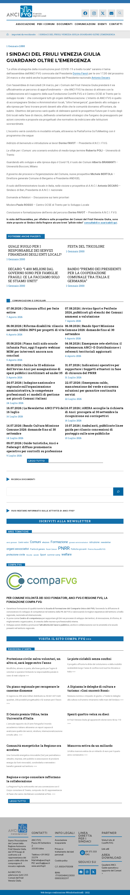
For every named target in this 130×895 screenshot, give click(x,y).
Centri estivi (23, 542)
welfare (67, 554)
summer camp (53, 555)
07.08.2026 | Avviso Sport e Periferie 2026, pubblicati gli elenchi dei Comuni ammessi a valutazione (94, 312)
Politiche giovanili (79, 549)
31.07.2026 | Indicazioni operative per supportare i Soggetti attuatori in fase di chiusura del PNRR (93, 369)
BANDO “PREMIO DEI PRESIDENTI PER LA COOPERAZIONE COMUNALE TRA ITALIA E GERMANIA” (94, 275)
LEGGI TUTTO (37, 460)
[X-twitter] (103, 13)
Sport (43, 554)
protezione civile (15, 554)
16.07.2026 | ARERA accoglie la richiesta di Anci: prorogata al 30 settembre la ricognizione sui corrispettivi (94, 412)
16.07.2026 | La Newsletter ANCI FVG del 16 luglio (35, 410)
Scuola (29, 555)
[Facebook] (85, 13)
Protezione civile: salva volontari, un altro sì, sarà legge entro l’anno (33, 661)
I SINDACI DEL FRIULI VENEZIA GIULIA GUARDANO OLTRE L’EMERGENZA (77, 34)
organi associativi (17, 548)
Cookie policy (61, 860)
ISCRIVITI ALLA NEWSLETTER (65, 521)
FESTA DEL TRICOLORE (86, 246)
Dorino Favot (80, 73)
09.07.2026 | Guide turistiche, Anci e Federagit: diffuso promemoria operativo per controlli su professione (34, 447)
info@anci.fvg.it (43, 860)
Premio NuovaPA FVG (96, 549)
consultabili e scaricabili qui (100, 222)
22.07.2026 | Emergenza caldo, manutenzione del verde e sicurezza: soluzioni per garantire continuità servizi (92, 388)
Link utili (105, 849)
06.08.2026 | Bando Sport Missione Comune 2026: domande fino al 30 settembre (89, 330)
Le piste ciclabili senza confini (89, 659)
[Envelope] (111, 13)
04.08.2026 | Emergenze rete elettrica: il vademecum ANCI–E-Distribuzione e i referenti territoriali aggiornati (93, 347)
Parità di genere (37, 549)
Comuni (35, 542)
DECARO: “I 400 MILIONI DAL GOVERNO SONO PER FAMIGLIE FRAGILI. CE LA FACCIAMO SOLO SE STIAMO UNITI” (34, 275)
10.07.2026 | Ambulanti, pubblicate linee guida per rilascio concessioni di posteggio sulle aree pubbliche (94, 429)
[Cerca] (118, 491)
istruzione (94, 542)
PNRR (64, 548)
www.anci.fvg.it (39, 866)
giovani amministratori (78, 542)
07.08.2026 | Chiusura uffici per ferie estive (32, 310)
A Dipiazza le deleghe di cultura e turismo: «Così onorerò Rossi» (91, 688)
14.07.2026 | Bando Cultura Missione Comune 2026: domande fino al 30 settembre (32, 429)
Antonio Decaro (100, 77)
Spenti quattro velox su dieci (88, 714)
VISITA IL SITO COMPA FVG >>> (65, 639)
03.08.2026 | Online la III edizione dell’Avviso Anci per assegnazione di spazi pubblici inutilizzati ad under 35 (34, 369)
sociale (36, 555)
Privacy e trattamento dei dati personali (64, 852)
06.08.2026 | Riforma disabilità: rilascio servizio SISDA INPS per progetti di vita (35, 328)
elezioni (45, 542)
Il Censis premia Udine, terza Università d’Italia (27, 716)
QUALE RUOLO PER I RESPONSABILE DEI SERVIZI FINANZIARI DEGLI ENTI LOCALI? (35, 250)
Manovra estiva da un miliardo (90, 746)
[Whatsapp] (82, 852)
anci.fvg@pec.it (43, 863)
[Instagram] (94, 13)
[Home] (7, 34)
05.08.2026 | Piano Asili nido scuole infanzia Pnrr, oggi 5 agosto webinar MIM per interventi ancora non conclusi (33, 349)
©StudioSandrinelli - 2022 (78, 892)
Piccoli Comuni (51, 549)
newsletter (106, 542)
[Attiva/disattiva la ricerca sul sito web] (120, 13)
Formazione (59, 542)
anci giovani (11, 542)
